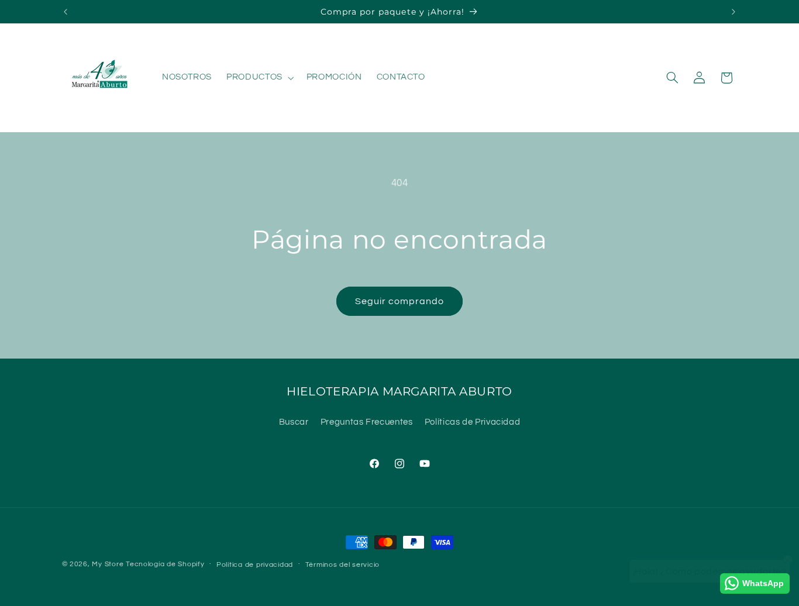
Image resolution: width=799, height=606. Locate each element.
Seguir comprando (400, 301)
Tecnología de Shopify (165, 564)
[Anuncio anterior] (65, 11)
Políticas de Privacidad (473, 422)
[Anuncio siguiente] (733, 11)
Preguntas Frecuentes (367, 422)
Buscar (294, 422)
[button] (259, 78)
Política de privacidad (254, 565)
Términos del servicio (342, 565)
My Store (107, 564)
